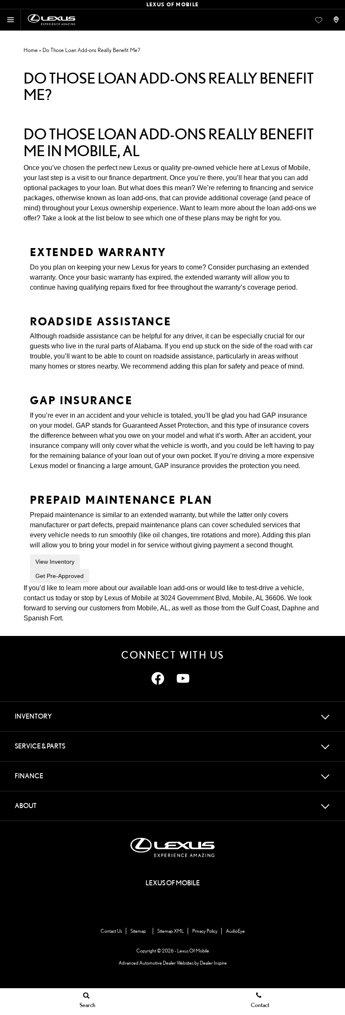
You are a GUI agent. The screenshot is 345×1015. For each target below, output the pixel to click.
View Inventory (54, 561)
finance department (137, 177)
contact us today (48, 598)
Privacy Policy (205, 931)
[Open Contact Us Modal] (337, 19)
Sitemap (138, 931)
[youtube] (183, 678)
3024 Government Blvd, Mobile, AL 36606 (222, 598)
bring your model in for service (124, 545)
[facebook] (157, 678)
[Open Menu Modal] (10, 19)
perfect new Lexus (124, 167)
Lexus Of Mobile (193, 950)
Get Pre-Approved (59, 576)
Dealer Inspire (213, 963)
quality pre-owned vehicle (199, 167)
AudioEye (235, 931)
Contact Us (111, 931)
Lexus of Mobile (284, 167)
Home (31, 50)
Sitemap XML (170, 931)
